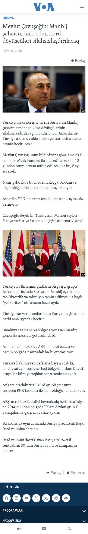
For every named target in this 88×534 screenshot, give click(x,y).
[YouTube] (44, 528)
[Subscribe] (66, 498)
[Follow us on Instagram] (16, 498)
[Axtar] (69, 528)
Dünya (8, 18)
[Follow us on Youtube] (26, 498)
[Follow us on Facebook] (7, 498)
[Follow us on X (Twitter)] (36, 498)
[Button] (78, 60)
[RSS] (46, 498)
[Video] (18, 528)
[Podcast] (56, 498)
